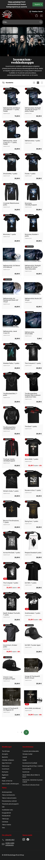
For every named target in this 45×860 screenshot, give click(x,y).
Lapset (24, 757)
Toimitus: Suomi (37, 11)
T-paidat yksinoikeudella (30, 751)
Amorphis (5, 754)
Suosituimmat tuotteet (29, 763)
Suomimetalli (26, 769)
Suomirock (25, 772)
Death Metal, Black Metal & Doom (31, 776)
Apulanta (5, 757)
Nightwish (5, 775)
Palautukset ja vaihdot (9, 801)
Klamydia (5, 772)
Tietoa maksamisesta (9, 798)
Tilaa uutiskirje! (14, 2)
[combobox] (22, 22)
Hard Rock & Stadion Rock (30, 785)
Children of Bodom (8, 760)
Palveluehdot (6, 816)
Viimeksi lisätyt (27, 754)
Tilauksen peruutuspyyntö (10, 804)
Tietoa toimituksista (8, 795)
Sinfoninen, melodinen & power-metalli (32, 781)
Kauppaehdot (6, 813)
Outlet (24, 760)
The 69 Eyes (6, 751)
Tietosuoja (5, 819)
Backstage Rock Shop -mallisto (32, 766)
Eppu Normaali (6, 763)
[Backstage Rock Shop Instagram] (23, 839)
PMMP (4, 778)
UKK (3, 807)
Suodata (9, 82)
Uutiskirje (5, 822)
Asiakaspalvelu (7, 792)
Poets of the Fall (7, 781)
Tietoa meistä (6, 825)
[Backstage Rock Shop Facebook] (28, 839)
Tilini (3, 828)
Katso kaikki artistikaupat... (10, 784)
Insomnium (5, 769)
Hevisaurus (5, 766)
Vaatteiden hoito (7, 810)
